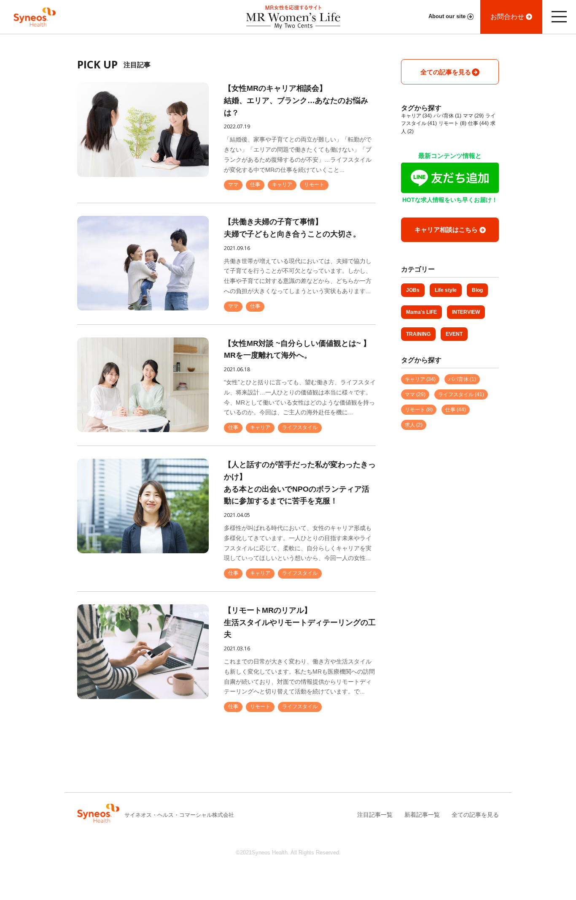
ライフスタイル (300, 427)
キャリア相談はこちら (446, 229)
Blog (477, 290)
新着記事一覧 (422, 814)
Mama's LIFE (421, 312)
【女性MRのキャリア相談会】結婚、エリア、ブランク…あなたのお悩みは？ (296, 100)
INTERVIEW (466, 312)
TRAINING (418, 334)
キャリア (282, 185)
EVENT (454, 334)
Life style (446, 290)
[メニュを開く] (559, 17)
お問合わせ (507, 16)
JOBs (413, 290)
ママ (233, 185)
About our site (447, 16)
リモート (314, 185)
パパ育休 (447, 116)
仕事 (255, 185)
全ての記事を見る (475, 814)
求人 (414, 425)
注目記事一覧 (375, 814)
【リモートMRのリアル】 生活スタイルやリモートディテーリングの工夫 (300, 622)
